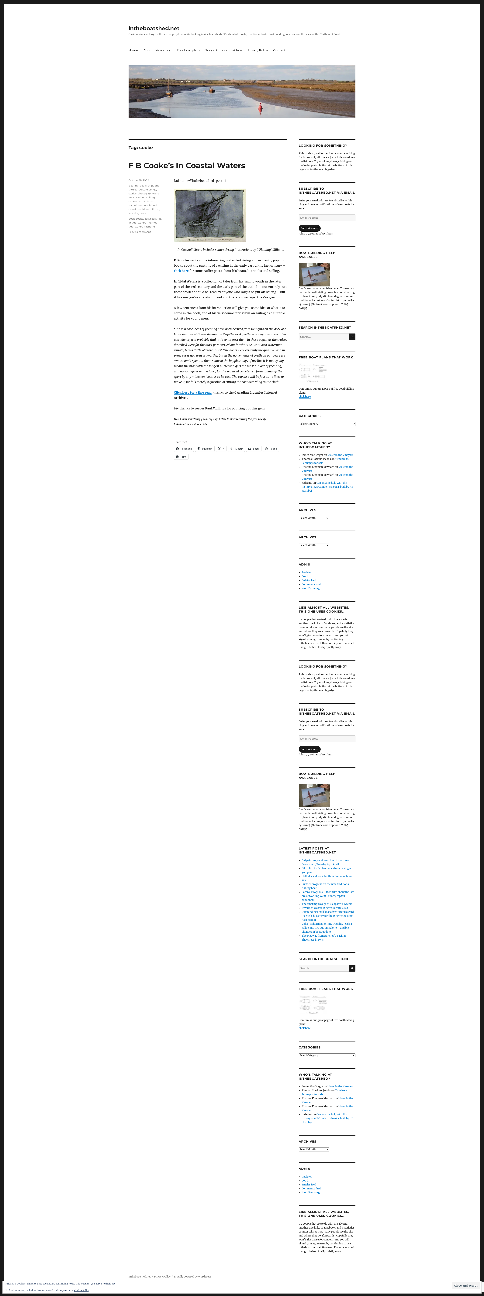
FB (159, 218)
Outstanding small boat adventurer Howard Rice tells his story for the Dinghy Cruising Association (328, 916)
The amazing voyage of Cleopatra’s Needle (327, 904)
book (132, 218)
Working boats (138, 213)
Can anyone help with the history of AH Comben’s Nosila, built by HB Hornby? (327, 486)
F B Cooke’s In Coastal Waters (187, 165)
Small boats (146, 201)
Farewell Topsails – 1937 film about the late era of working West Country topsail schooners (328, 896)
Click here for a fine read (193, 392)
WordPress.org (311, 588)
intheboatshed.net (154, 28)
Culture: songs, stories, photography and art (144, 193)
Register (307, 572)
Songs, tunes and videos (223, 50)
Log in (305, 576)
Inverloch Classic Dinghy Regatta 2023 (325, 908)
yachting (149, 226)
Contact (279, 50)
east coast (150, 218)
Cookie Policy (81, 1290)
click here (181, 271)
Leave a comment (140, 231)
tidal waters (136, 226)
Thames (152, 222)
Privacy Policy (257, 50)
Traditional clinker (148, 209)
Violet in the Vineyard (341, 455)
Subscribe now (310, 228)
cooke (139, 218)
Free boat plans (188, 50)
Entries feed (309, 580)
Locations (139, 197)
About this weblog (157, 50)
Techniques (136, 205)
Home (133, 50)
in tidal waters (137, 222)
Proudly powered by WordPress (192, 1276)
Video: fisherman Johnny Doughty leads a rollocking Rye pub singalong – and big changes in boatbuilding (327, 927)
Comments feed (311, 584)
